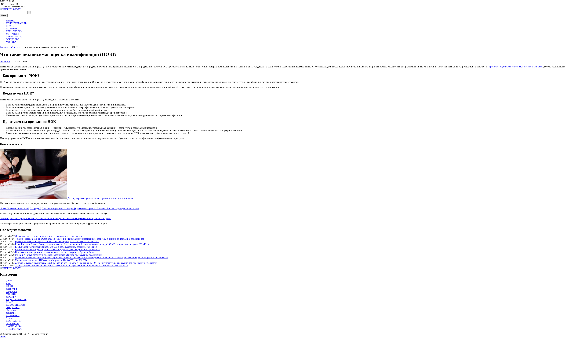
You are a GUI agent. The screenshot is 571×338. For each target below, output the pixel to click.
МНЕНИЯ (11, 294)
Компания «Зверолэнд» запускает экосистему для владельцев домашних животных (57, 249)
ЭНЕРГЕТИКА (14, 329)
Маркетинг (11, 288)
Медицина (11, 291)
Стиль (9, 318)
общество (5, 61)
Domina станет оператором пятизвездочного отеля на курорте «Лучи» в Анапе (55, 252)
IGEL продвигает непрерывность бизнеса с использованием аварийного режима (56, 247)
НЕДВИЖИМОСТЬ (16, 23)
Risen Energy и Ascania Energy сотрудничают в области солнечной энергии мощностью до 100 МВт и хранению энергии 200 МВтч (82, 244)
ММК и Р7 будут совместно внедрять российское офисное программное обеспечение (58, 255)
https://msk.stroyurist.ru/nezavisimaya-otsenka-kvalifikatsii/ (515, 66)
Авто (8, 283)
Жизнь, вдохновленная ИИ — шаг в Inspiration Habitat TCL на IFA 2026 (51, 260)
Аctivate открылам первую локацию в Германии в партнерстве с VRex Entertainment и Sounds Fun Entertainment (71, 265)
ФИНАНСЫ (12, 34)
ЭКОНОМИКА (14, 36)
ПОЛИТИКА (12, 28)
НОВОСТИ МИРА (15, 305)
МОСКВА (11, 42)
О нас (3, 336)
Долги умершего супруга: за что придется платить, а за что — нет (101, 198)
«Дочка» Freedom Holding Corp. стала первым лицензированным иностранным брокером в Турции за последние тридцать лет (79, 239)
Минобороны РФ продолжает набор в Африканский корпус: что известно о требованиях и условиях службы (56, 218)
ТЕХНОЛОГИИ (14, 31)
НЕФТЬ (10, 26)
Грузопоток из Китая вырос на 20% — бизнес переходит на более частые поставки (57, 241)
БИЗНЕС (10, 20)
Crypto (9, 280)
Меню (3, 15)
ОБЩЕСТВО (12, 39)
